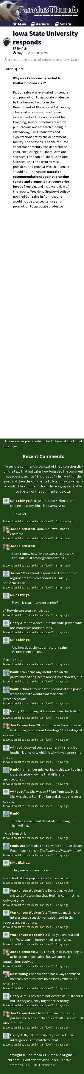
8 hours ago (63, 538)
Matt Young (19, 974)
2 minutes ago (64, 521)
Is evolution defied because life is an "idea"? (28, 521)
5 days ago (62, 761)
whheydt (17, 747)
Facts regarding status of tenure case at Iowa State (41, 59)
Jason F (16, 573)
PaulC (14, 672)
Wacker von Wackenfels (28, 890)
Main (21, 24)
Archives (42, 24)
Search (65, 24)
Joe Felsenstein (22, 529)
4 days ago (62, 615)
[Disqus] (42, 268)
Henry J (16, 623)
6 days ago (62, 882)
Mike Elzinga (20, 500)
